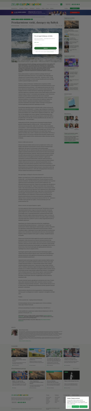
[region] (77, 403)
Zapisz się (45, 48)
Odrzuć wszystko (75, 406)
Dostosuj (69, 406)
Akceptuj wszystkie (83, 406)
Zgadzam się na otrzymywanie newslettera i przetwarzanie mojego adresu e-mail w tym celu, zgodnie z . (46, 51)
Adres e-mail (36, 42)
